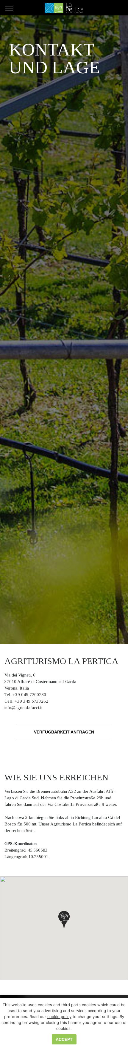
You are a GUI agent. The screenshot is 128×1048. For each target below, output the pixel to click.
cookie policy (59, 1016)
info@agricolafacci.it (23, 707)
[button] (64, 919)
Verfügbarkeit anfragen (64, 732)
